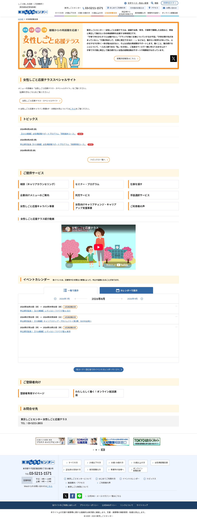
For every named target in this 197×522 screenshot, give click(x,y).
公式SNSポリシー (109, 505)
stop (103, 450)
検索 (156, 3)
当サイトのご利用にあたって (64, 505)
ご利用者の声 (105, 483)
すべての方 (73, 462)
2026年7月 (64, 299)
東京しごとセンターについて (79, 479)
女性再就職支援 (161, 462)
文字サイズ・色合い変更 (138, 3)
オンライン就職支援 (138, 469)
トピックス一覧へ (97, 160)
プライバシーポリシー (89, 505)
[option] (50, 441)
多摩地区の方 (168, 3)
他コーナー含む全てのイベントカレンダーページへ (97, 369)
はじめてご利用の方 (107, 479)
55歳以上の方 (139, 462)
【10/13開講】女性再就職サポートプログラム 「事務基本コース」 (51, 134)
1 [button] (93, 450)
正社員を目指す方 (73, 469)
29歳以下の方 (95, 462)
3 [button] (99, 450)
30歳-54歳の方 (117, 462)
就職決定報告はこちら (126, 58)
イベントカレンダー (131, 479)
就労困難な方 (95, 469)
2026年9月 (132, 299)
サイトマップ (142, 505)
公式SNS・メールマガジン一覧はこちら (104, 496)
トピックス (151, 479)
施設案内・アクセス (76, 483)
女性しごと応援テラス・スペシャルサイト (40, 101)
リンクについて (126, 505)
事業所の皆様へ (117, 469)
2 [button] (96, 450)
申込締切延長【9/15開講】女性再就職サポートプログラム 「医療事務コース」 (56, 144)
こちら (73, 109)
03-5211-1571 (40, 473)
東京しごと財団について (78, 487)
